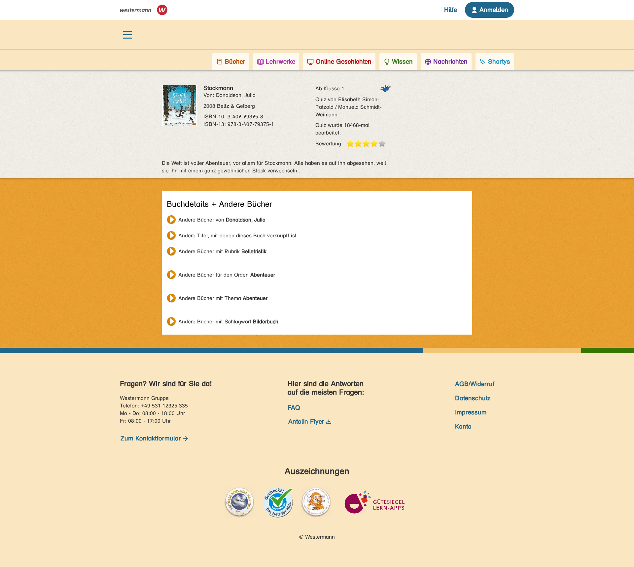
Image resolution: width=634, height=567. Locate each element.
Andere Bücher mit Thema (222, 298)
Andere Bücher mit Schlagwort (228, 321)
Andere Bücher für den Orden (226, 275)
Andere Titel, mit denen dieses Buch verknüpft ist (237, 235)
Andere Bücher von (221, 220)
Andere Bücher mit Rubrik (222, 251)
